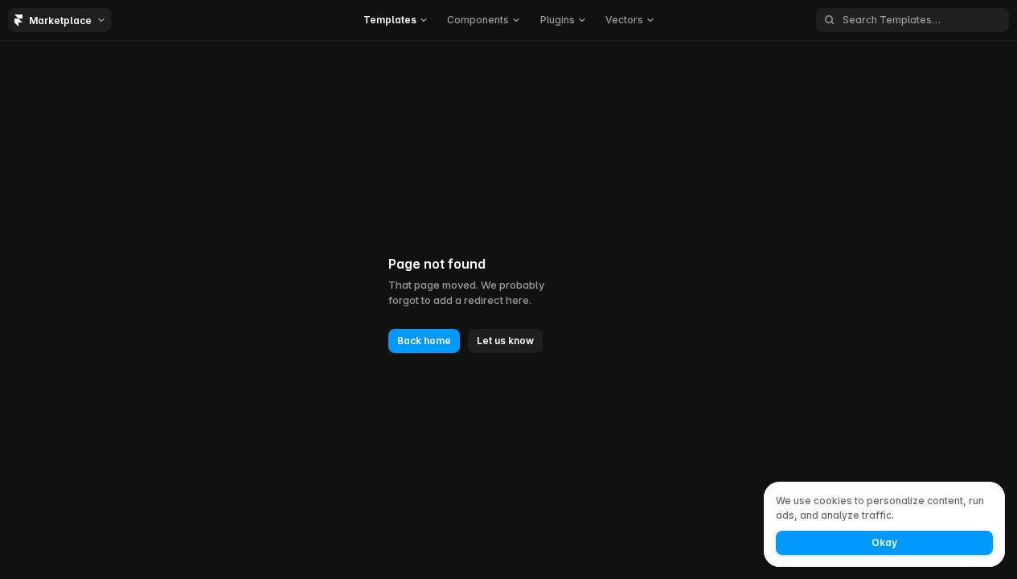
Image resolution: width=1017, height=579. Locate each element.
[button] (395, 20)
